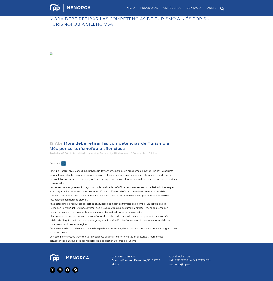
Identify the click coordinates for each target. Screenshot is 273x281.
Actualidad (79, 153)
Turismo (104, 153)
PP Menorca (120, 153)
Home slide (92, 153)
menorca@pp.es (179, 264)
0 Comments (137, 153)
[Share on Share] (63, 163)
